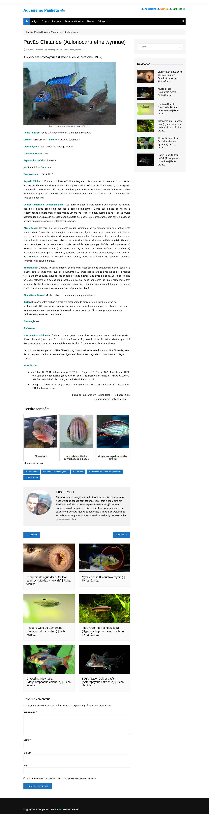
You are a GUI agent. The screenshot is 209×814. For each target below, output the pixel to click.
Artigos (35, 21)
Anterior (33, 534)
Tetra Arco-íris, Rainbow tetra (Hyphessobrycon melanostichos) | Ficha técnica (103, 631)
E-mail (27, 753)
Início (29, 32)
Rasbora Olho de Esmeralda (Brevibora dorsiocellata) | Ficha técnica (46, 631)
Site (25, 765)
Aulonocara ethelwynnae (56, 472)
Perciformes (32, 477)
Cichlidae (79, 472)
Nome (27, 740)
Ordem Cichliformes (65, 50)
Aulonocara (32, 472)
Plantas (90, 21)
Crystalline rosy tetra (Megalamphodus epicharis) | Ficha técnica (48, 682)
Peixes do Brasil (73, 21)
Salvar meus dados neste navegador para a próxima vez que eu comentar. (61, 778)
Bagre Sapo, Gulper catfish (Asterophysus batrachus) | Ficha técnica (103, 682)
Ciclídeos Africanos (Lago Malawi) (106, 472)
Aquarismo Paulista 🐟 (44, 10)
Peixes (55, 21)
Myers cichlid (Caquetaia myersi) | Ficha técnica (168, 92)
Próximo (120, 534)
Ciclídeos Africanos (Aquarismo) (40, 50)
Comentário (30, 712)
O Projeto (102, 21)
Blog (44, 21)
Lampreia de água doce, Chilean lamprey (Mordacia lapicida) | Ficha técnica (48, 580)
